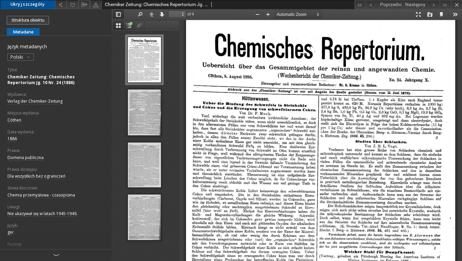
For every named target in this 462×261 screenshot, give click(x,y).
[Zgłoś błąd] (95, 4)
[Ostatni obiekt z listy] (445, 4)
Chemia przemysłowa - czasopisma (41, 195)
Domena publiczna (25, 157)
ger (10, 232)
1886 (12, 138)
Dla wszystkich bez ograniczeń (36, 176)
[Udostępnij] (61, 4)
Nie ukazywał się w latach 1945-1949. (42, 213)
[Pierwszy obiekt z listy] (360, 4)
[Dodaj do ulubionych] (72, 4)
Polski (17, 57)
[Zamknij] (456, 4)
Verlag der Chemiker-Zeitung (35, 101)
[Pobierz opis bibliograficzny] (84, 4)
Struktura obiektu (27, 20)
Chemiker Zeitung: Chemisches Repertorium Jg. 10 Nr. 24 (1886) (41, 79)
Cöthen (14, 120)
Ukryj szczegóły (27, 4)
